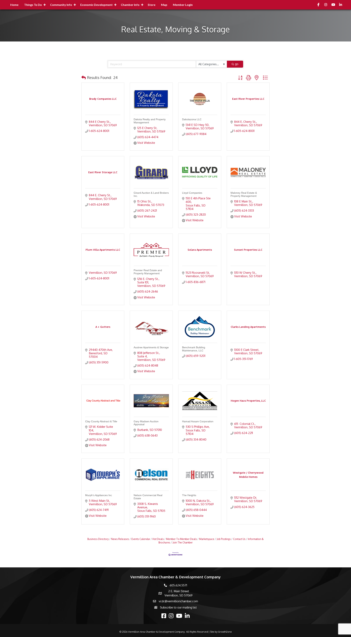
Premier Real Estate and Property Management (148, 272)
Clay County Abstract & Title (101, 421)
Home (14, 4)
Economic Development (96, 4)
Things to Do (33, 4)
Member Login (183, 4)
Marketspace (206, 539)
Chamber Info (130, 4)
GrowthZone (225, 631)
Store (151, 4)
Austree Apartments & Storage (151, 347)
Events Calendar (140, 539)
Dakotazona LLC (191, 119)
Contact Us (239, 539)
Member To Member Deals (181, 539)
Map (164, 4)
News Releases (120, 539)
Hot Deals (158, 539)
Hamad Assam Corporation (197, 421)
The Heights (189, 495)
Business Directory (98, 539)
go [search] (236, 64)
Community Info (61, 4)
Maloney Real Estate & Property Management (244, 194)
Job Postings (224, 539)
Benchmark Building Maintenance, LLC (193, 349)
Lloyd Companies (192, 192)
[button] (83, 77)
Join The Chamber (183, 542)
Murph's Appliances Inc (98, 495)
